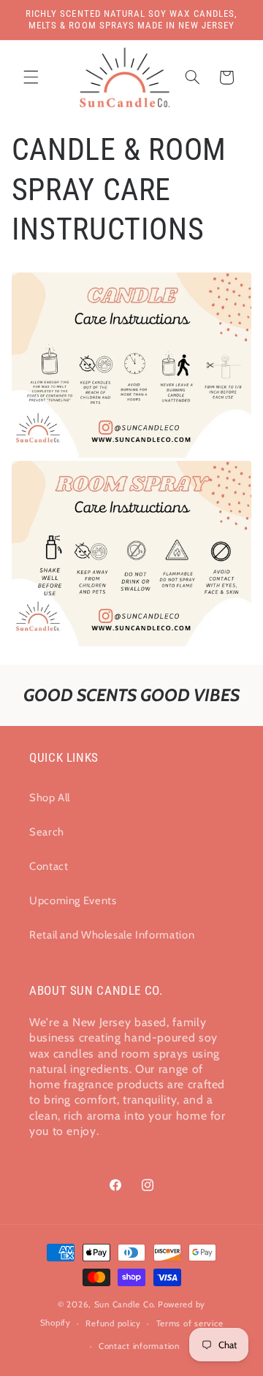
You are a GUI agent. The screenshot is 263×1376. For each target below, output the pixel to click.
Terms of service (190, 1323)
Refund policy (113, 1323)
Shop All (49, 797)
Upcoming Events (72, 900)
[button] (30, 77)
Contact (48, 866)
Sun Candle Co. (125, 1304)
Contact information (139, 1346)
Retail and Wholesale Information (111, 934)
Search (46, 831)
